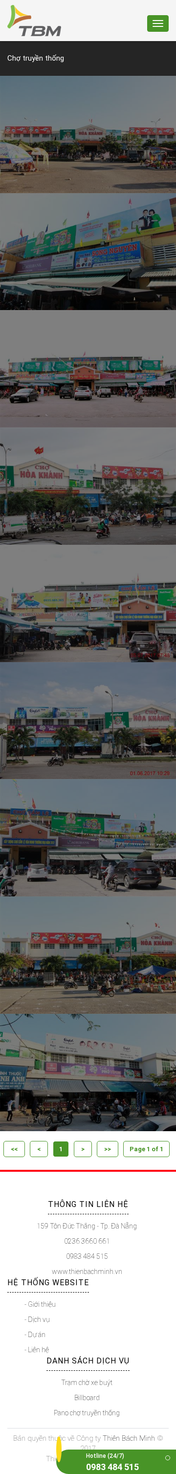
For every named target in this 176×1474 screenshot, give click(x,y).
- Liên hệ (36, 1350)
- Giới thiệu (40, 1304)
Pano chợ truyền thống (87, 1413)
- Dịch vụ (37, 1319)
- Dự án (34, 1335)
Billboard (87, 1398)
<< (14, 1149)
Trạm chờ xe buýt (86, 1382)
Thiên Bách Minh (129, 1438)
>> (107, 1149)
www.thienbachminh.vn (87, 1271)
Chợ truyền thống (35, 58)
